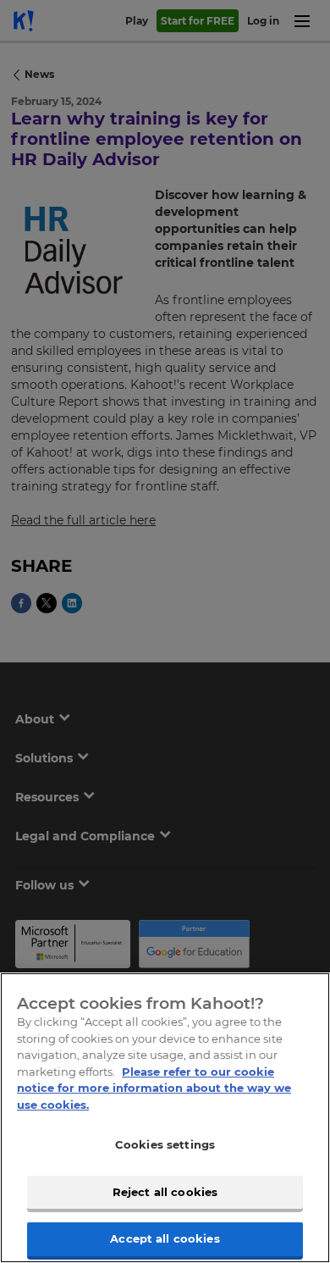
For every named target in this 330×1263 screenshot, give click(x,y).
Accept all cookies (164, 1238)
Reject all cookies (165, 1192)
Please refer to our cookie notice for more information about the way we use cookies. (154, 1088)
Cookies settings (165, 1144)
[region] (165, 1117)
